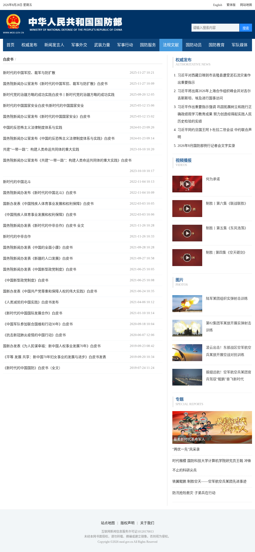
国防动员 (194, 45)
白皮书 (8, 59)
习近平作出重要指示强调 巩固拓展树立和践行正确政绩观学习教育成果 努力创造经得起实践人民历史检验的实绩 (215, 114)
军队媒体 (240, 45)
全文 (80, 225)
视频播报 (183, 160)
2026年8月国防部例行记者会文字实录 (206, 146)
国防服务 (148, 45)
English (217, 5)
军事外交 (79, 45)
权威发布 (29, 45)
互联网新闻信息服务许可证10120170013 (127, 531)
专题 (180, 399)
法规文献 (171, 45)
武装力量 (102, 45)
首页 (10, 45)
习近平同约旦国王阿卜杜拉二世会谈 (205, 130)
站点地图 (108, 523)
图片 (180, 279)
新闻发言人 (54, 45)
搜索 (246, 28)
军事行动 (125, 45)
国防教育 (217, 45)
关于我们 (147, 523)
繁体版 (231, 5)
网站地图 (246, 5)
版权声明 (127, 523)
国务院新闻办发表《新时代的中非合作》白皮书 (40, 225)
